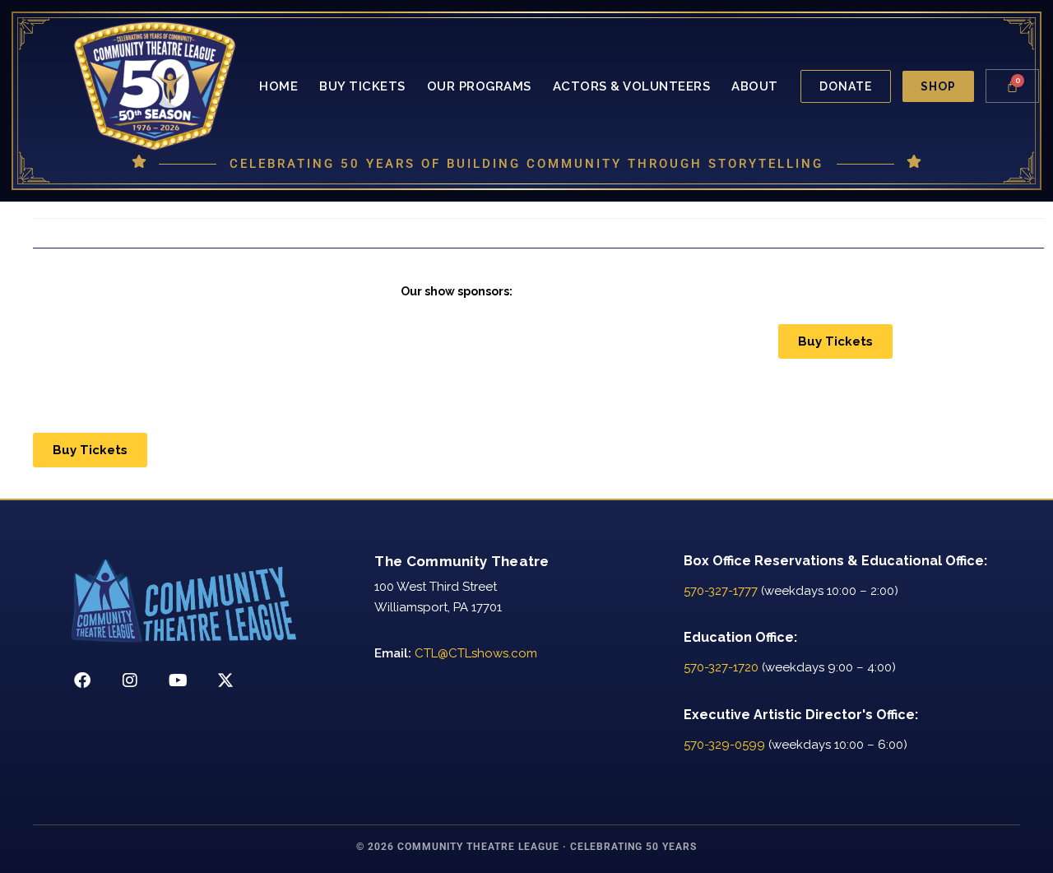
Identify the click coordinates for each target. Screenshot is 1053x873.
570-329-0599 (724, 744)
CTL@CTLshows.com (476, 653)
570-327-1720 (721, 667)
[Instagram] (130, 680)
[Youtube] (177, 680)
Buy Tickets (835, 341)
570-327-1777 (721, 590)
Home (278, 86)
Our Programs (479, 86)
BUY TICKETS (362, 86)
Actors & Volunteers (632, 86)
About (754, 86)
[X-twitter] (225, 680)
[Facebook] (82, 680)
